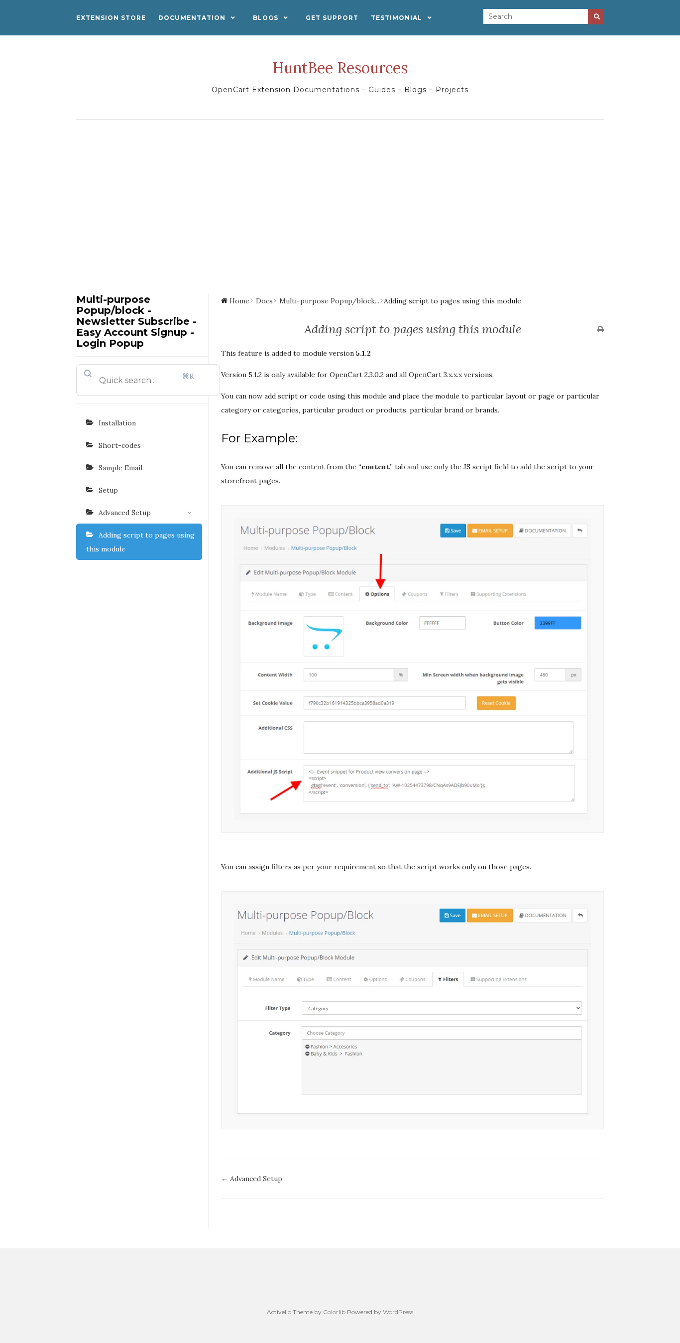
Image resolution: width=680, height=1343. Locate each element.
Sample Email (120, 467)
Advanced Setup (125, 512)
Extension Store (111, 17)
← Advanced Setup (251, 1178)
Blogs (265, 17)
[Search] (596, 16)
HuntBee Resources (340, 67)
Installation (117, 422)
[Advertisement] (340, 199)
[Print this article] (600, 330)
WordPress (398, 1312)
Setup (108, 490)
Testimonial (396, 17)
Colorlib (334, 1312)
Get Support (332, 17)
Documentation (192, 17)
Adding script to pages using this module (140, 542)
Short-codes (120, 445)
